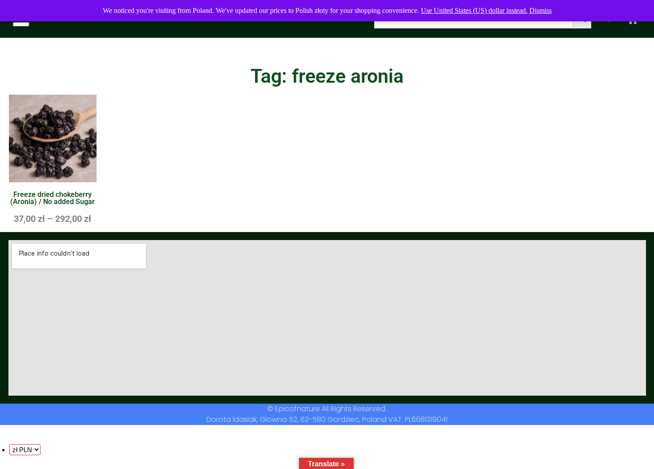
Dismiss (540, 10)
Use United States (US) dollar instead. (474, 10)
